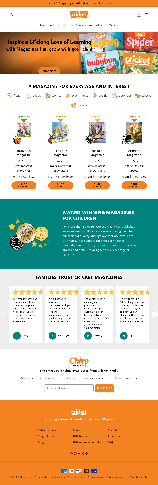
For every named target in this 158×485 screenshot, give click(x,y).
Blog (41, 442)
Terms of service (76, 477)
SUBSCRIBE (104, 388)
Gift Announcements (87, 442)
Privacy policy (41, 477)
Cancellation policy (139, 477)
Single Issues (46, 436)
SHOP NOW (49, 71)
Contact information (116, 477)
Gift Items (80, 436)
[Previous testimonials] (3, 314)
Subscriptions (47, 430)
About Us (114, 436)
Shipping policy (95, 477)
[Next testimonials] (155, 314)
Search (112, 430)
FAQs (111, 442)
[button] (12, 14)
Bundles (78, 430)
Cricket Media (24, 477)
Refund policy (58, 477)
